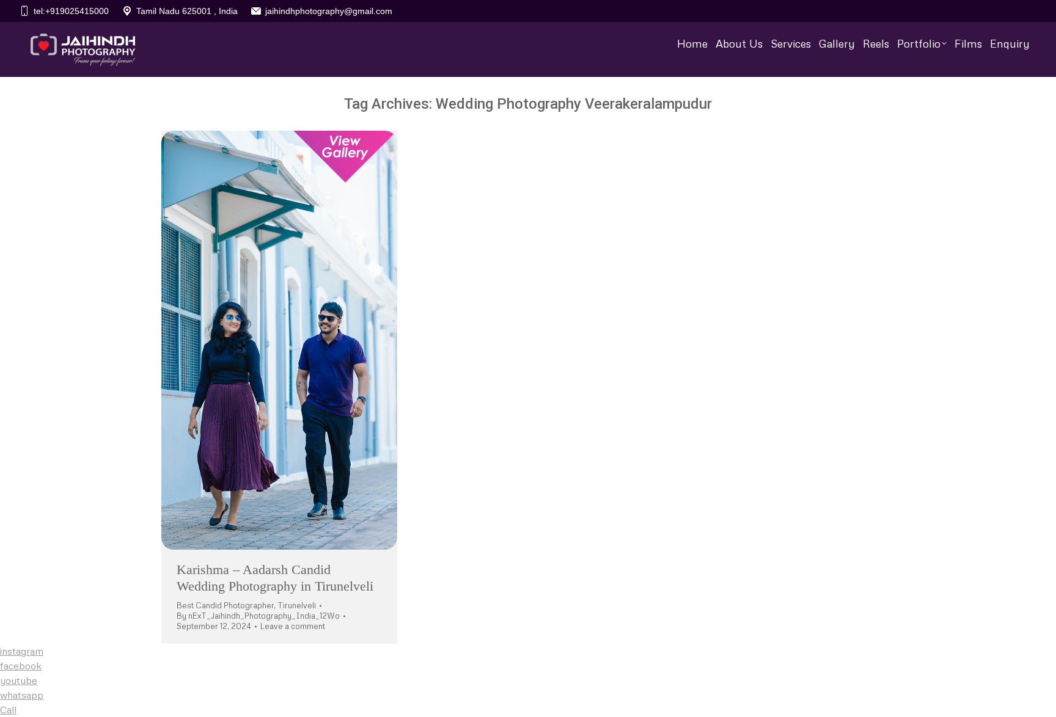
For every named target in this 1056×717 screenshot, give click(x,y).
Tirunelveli (296, 605)
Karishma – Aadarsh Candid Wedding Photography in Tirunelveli (275, 577)
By (258, 616)
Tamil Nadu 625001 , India (187, 11)
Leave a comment (292, 626)
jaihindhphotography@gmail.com (328, 11)
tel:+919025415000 (71, 11)
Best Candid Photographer (225, 605)
